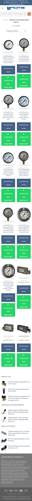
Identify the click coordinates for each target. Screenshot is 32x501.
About (11, 493)
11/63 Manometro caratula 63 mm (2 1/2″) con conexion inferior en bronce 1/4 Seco (8, 116)
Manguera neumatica (14, 473)
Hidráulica (4, 473)
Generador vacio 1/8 (8, 340)
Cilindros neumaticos (18, 464)
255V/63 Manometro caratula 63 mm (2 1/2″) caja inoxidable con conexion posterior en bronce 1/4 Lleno (8, 286)
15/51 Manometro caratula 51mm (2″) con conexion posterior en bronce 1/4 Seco (24, 116)
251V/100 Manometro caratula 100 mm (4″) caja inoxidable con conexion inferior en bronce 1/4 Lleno (24, 172)
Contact (20, 493)
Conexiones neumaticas (8, 467)
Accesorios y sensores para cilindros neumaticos (14, 461)
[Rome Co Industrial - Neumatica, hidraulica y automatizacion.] (16, 8)
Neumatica (4, 476)
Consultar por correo (8, 70)
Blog (15, 493)
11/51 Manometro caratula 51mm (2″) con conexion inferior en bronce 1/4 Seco (23, 59)
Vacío (22, 479)
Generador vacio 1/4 (23, 282)
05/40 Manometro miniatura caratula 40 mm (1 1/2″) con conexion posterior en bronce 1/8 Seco (8, 59)
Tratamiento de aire (15, 479)
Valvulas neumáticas (7, 482)
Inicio (5, 20)
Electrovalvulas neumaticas (22, 467)
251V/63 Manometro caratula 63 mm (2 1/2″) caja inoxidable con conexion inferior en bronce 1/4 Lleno (8, 229)
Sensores (11, 476)
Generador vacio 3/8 (23, 340)
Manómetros (24, 473)
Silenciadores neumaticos (21, 476)
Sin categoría (5, 479)
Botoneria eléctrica (6, 464)
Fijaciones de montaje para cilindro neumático (13, 470)
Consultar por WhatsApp (8, 84)
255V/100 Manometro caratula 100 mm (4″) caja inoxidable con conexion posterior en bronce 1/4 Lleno (24, 229)
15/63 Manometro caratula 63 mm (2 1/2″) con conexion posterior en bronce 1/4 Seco (8, 172)
